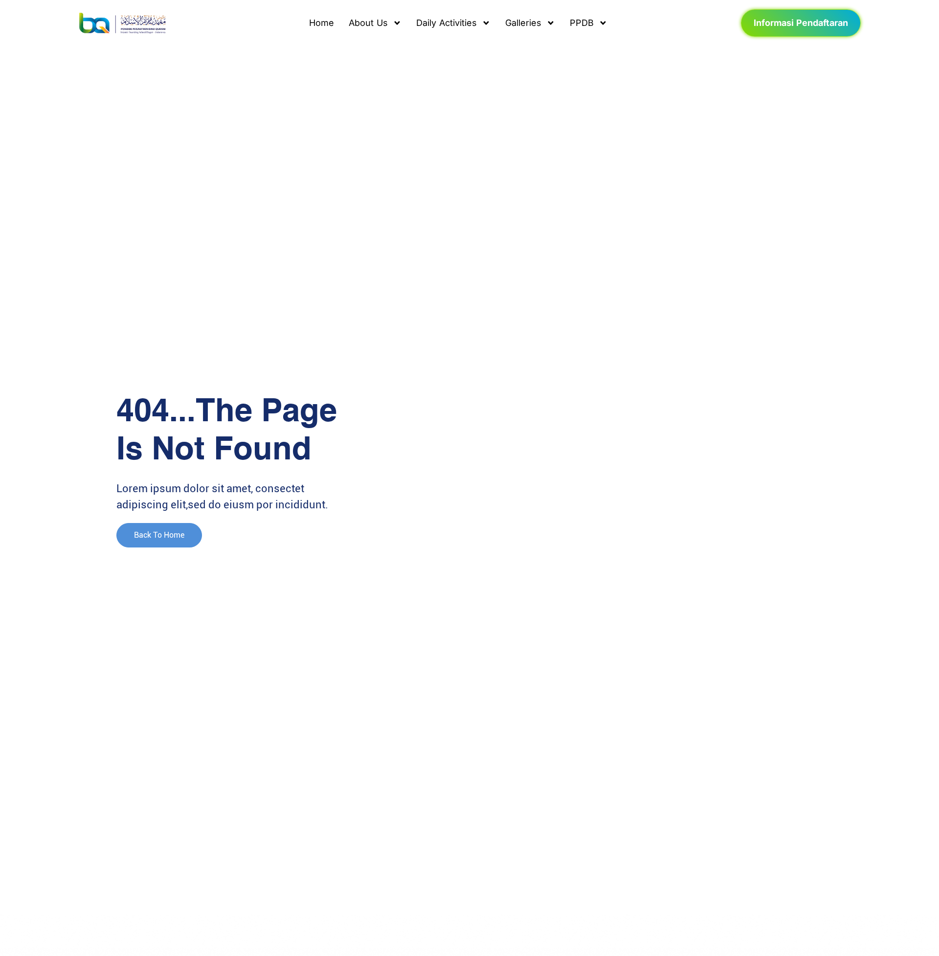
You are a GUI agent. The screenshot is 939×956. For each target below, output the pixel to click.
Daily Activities (446, 23)
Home (321, 23)
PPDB (582, 23)
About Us (368, 23)
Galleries (523, 23)
